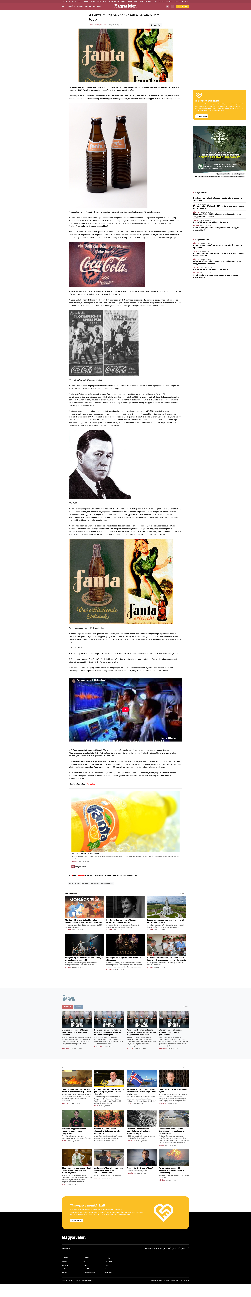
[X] (69, 1)
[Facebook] (63, 1)
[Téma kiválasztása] (167, 6)
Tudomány (148, 1)
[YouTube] (66, 1)
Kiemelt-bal (95, 883)
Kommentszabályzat (156, 1280)
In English (161, 1)
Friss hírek (65, 1258)
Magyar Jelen (94, 25)
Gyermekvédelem (113, 1)
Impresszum (66, 1248)
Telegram (80, 875)
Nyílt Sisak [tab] (67, 1007)
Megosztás (157, 25)
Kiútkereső (169, 1)
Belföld (93, 1)
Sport (141, 1)
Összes (182, 893)
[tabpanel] (125, 1031)
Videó (104, 1)
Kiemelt (80, 6)
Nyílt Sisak (97, 6)
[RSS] (79, 1)
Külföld (99, 1)
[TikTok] (76, 1)
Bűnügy (122, 1)
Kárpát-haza (87, 1269)
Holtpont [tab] (78, 1007)
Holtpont (86, 1258)
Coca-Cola (85, 883)
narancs (77, 883)
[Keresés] (172, 6)
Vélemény (86, 1)
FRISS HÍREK (71, 6)
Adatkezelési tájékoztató (171, 1280)
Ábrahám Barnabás (107, 883)
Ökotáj (155, 1)
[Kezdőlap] (125, 6)
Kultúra (136, 1)
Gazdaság (129, 1)
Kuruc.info (91, 784)
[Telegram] (72, 1)
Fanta (71, 883)
